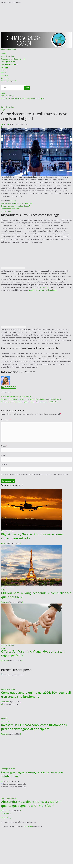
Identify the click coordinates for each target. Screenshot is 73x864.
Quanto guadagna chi (9, 81)
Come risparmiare (7, 56)
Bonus (3, 73)
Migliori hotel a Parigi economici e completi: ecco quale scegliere (36, 595)
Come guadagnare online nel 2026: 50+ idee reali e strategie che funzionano (36, 694)
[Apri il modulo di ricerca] (2, 84)
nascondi (12, 200)
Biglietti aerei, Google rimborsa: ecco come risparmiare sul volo (32, 536)
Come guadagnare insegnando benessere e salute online (32, 756)
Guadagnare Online (8, 62)
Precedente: (31, 399)
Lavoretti (4, 70)
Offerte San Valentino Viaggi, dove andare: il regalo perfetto (32, 653)
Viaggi (3, 110)
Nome (4, 446)
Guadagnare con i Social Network (13, 59)
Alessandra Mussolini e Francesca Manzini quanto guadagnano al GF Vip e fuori (31, 786)
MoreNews (29, 809)
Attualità (4, 719)
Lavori (3, 67)
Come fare (5, 78)
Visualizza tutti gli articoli (22, 396)
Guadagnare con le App (9, 64)
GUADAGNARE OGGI (8, 49)
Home (3, 53)
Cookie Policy (6, 796)
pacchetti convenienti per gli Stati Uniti (42, 290)
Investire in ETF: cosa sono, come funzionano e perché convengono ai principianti (34, 727)
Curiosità (4, 75)
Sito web (4, 464)
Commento (5, 420)
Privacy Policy (6, 800)
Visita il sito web (7, 396)
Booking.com (44, 287)
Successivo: (29, 402)
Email (3, 455)
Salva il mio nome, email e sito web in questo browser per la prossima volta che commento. (36, 474)
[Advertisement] (36, 18)
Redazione (5, 124)
